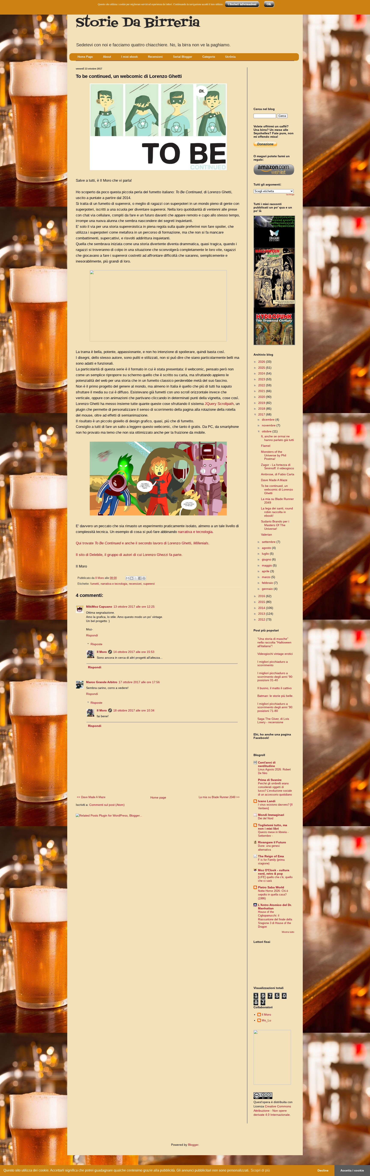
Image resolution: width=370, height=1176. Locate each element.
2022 (262, 385)
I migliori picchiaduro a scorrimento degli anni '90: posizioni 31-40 (275, 676)
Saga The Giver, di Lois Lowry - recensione (273, 720)
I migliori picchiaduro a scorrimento (272, 663)
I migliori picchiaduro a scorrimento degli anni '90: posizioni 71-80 (275, 707)
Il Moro (102, 652)
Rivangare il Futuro (272, 842)
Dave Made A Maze (274, 480)
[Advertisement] (273, 83)
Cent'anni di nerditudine (267, 764)
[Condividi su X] (136, 578)
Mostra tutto (288, 932)
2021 (262, 391)
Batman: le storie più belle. (275, 695)
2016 (262, 596)
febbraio (268, 582)
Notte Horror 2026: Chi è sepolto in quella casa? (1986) (273, 894)
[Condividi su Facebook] (140, 578)
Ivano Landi (266, 801)
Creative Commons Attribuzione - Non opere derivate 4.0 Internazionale (272, 1110)
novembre (269, 425)
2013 (262, 613)
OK (269, 4)
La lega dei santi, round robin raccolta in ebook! (277, 512)
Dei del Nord (265, 818)
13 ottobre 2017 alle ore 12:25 (134, 606)
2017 (262, 414)
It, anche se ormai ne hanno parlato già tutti (277, 438)
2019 (262, 403)
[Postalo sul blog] (132, 578)
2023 (262, 379)
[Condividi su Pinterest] (144, 578)
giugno (267, 559)
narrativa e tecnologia (195, 532)
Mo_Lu (266, 1020)
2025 (262, 367)
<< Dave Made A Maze (91, 797)
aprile (266, 571)
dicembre (268, 419)
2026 (262, 361)
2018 (262, 408)
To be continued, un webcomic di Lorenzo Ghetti (277, 489)
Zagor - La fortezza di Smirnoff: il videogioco (277, 466)
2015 (262, 602)
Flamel (265, 445)
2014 (262, 608)
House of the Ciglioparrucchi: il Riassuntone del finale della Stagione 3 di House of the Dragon (275, 919)
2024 (262, 373)
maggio (267, 565)
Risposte (96, 644)
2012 (262, 619)
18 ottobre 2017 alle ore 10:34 (133, 710)
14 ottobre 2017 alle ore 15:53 (133, 652)
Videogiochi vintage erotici (275, 653)
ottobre (267, 431)
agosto (267, 548)
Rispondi (92, 635)
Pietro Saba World (271, 887)
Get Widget (290, 194)
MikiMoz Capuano (99, 606)
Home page (158, 797)
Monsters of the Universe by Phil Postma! (273, 455)
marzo (266, 577)
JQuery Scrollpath (219, 404)
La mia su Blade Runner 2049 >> (219, 797)
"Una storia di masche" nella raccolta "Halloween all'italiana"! (274, 642)
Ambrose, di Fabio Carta (277, 474)
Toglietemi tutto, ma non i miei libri (272, 826)
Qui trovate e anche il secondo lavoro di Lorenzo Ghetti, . (142, 543)
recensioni (135, 583)
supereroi (149, 583)
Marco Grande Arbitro (101, 682)
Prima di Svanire (270, 780)
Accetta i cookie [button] (352, 1170)
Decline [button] (323, 1170)
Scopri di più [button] (260, 1170)
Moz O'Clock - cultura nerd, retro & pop (273, 871)
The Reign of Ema (271, 856)
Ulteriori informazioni (242, 4)
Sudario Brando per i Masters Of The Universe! (275, 525)
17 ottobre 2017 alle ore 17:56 (139, 682)
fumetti (94, 583)
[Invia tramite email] (127, 578)
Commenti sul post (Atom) (107, 804)
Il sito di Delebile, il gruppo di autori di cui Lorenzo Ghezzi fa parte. (129, 555)
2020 (262, 397)
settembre (269, 541)
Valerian (266, 534)
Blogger (193, 1144)
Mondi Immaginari (271, 815)
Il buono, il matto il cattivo (274, 688)
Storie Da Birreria (138, 23)
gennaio (268, 588)
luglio (266, 553)
